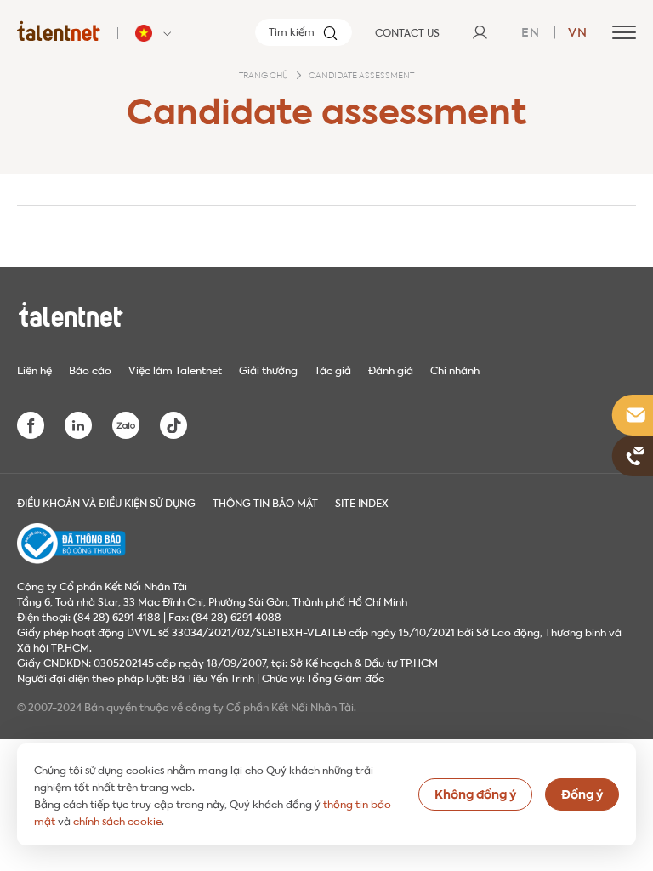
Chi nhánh (455, 369)
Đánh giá (390, 369)
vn (578, 30)
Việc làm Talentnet (175, 369)
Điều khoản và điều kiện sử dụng (106, 502)
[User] (480, 32)
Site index (362, 502)
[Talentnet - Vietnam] (156, 33)
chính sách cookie (117, 820)
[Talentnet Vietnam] (58, 30)
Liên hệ (34, 369)
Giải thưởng (268, 369)
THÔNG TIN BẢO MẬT (265, 502)
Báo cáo (90, 369)
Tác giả (333, 369)
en (530, 30)
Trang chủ (263, 75)
